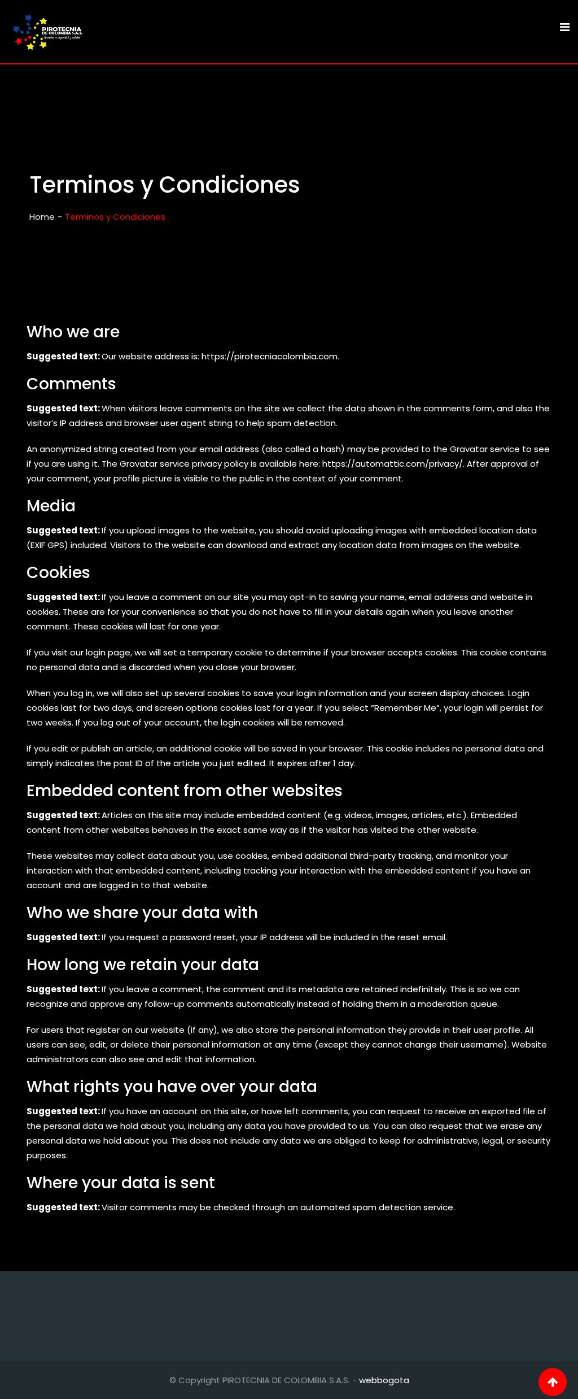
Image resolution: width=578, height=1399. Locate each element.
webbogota (384, 1380)
